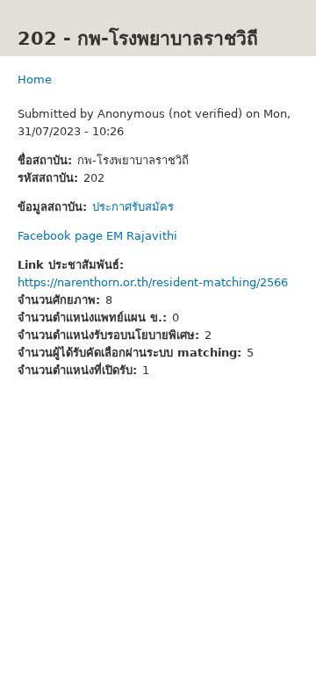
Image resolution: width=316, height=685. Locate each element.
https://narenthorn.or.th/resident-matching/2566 (153, 282)
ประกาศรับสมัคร (133, 206)
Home (35, 79)
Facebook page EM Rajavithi (97, 235)
